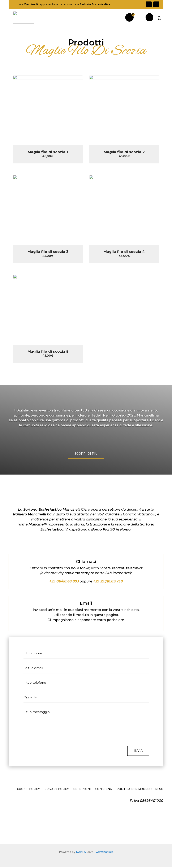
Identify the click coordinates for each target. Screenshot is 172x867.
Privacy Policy (56, 789)
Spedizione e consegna (92, 789)
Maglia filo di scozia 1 (48, 152)
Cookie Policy (28, 789)
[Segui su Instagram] (156, 4)
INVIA (138, 751)
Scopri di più (86, 453)
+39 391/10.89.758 (108, 581)
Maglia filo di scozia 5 (47, 351)
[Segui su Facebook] (149, 4)
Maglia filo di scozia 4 (124, 252)
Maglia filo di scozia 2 (124, 152)
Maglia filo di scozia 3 (47, 252)
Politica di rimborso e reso (140, 789)
